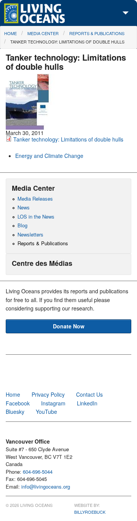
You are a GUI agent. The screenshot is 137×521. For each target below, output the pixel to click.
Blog (22, 225)
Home (10, 33)
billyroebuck (89, 512)
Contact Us (89, 394)
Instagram (53, 403)
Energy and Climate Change (49, 155)
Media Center (43, 33)
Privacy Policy (48, 394)
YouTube (46, 411)
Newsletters (30, 234)
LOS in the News (36, 216)
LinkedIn (87, 403)
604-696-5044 (38, 471)
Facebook (18, 403)
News (24, 207)
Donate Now (68, 326)
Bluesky (15, 411)
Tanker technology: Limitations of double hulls (67, 42)
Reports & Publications (96, 33)
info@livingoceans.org (45, 486)
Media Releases (35, 198)
